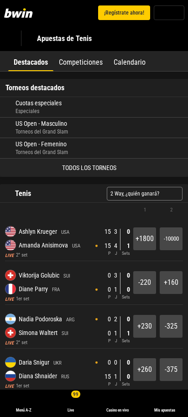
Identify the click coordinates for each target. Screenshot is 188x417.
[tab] (30, 61)
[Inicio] (20, 13)
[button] (94, 210)
